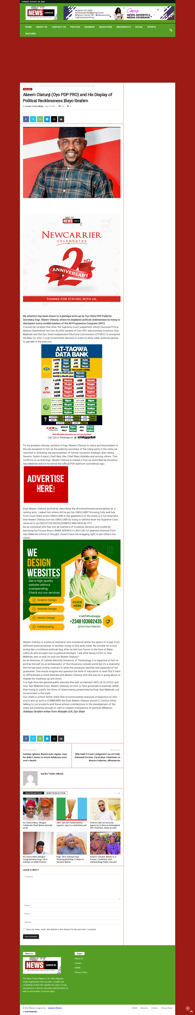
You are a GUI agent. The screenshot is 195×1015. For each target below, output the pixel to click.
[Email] (54, 119)
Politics (75, 26)
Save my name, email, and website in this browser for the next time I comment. (61, 929)
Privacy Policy (81, 972)
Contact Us (59, 26)
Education (105, 26)
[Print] (61, 119)
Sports (151, 26)
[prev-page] (115, 793)
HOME (28, 26)
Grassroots (123, 26)
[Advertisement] (97, 60)
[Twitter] (33, 119)
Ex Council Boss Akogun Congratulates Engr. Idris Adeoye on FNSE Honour (35, 859)
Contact (78, 963)
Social (139, 26)
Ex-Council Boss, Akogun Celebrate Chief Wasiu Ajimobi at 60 (37, 825)
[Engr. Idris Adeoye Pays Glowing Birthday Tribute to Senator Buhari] (72, 843)
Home (25, 86)
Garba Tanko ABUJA (34, 106)
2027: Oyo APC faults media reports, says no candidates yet (72, 824)
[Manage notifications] (187, 1008)
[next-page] (119, 793)
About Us (41, 26)
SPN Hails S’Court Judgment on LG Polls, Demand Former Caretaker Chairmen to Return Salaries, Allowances (97, 757)
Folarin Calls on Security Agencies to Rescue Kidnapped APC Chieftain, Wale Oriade (105, 825)
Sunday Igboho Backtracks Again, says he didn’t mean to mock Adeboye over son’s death (45, 757)
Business (90, 26)
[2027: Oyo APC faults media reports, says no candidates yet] (72, 809)
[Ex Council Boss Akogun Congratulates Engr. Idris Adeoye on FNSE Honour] (38, 843)
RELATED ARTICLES (33, 793)
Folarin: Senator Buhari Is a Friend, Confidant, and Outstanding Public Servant (103, 859)
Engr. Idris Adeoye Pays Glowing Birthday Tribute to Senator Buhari (70, 859)
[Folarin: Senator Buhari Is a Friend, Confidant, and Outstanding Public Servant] (105, 843)
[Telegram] (47, 119)
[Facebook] (26, 119)
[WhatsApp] (40, 119)
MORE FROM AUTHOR (55, 793)
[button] (170, 30)
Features (30, 33)
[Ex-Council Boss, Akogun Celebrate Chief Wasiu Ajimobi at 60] (38, 809)
